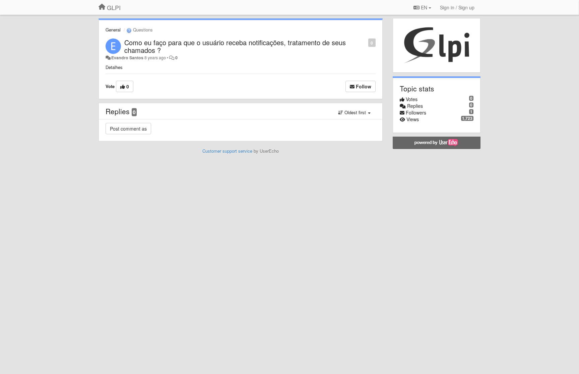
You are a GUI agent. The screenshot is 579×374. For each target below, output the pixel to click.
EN (424, 7)
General (113, 29)
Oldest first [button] (355, 112)
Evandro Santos (127, 58)
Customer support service (227, 151)
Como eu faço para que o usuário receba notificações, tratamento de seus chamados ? (235, 46)
